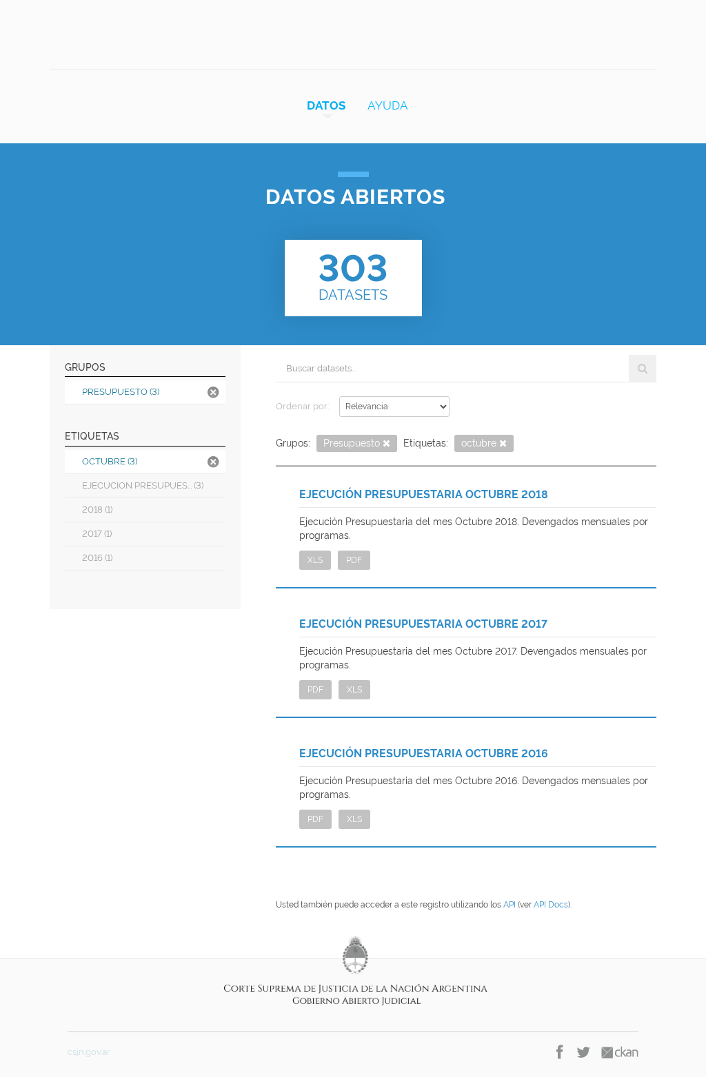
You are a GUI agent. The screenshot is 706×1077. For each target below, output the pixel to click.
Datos (326, 105)
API (509, 905)
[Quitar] (386, 444)
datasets (353, 275)
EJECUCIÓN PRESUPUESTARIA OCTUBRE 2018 (423, 494)
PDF (354, 560)
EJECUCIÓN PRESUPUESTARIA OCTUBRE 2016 (423, 753)
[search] (642, 368)
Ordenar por (301, 406)
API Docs (551, 905)
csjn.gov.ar (89, 1052)
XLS (315, 560)
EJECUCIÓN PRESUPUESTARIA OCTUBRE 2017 (423, 623)
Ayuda (387, 105)
